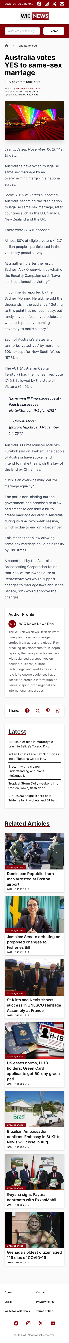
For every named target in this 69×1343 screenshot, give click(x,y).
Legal (8, 1301)
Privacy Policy (45, 1301)
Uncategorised (27, 45)
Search (53, 31)
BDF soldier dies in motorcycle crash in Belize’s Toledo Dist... (30, 744)
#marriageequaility (46, 398)
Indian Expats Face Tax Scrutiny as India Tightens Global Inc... (33, 756)
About (9, 1292)
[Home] (6, 46)
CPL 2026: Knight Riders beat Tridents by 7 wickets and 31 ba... (32, 798)
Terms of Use (44, 1311)
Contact (41, 1292)
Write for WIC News (17, 1311)
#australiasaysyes (24, 404)
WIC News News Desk (28, 88)
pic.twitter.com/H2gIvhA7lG (31, 410)
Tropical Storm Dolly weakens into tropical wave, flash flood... (33, 785)
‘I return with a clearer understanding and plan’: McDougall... (26, 771)
